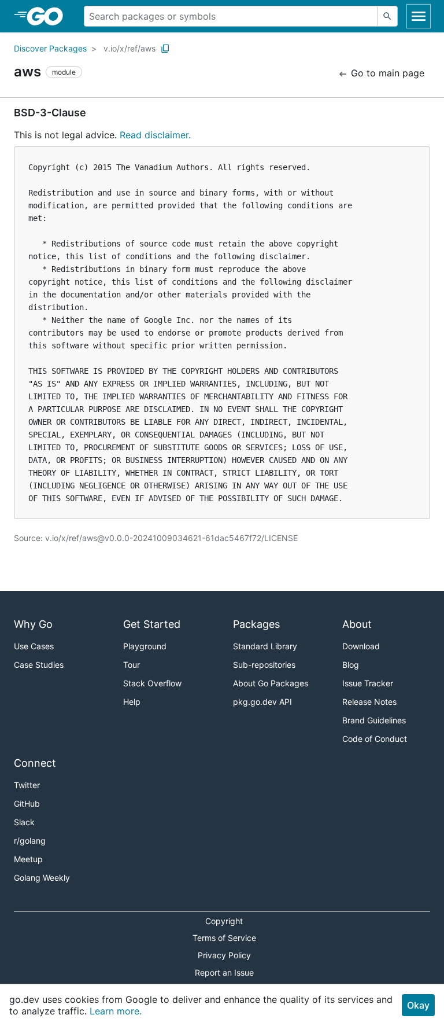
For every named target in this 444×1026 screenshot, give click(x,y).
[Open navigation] (418, 16)
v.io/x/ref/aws (129, 48)
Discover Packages (50, 48)
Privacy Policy (224, 955)
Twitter (27, 785)
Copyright (224, 921)
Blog (350, 665)
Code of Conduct (374, 739)
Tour (131, 665)
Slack (24, 822)
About (357, 624)
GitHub (27, 803)
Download (361, 646)
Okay (418, 1005)
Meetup (28, 859)
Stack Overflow (152, 683)
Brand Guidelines (374, 720)
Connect (35, 763)
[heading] (49, 16)
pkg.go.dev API (262, 702)
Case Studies (39, 665)
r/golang (30, 840)
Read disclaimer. (155, 135)
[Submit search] (387, 16)
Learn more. (116, 1011)
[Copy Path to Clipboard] (165, 48)
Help (131, 702)
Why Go (33, 624)
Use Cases (34, 646)
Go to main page (386, 73)
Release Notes (369, 702)
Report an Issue (224, 972)
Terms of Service (224, 938)
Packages (256, 624)
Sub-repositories (264, 665)
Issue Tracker (367, 683)
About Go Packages (270, 683)
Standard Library (265, 646)
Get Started (151, 624)
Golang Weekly (42, 877)
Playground (144, 646)
